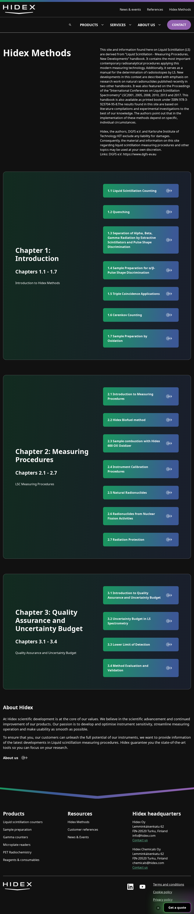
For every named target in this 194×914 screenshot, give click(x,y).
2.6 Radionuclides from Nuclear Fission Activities (131, 516)
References (155, 9)
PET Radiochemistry (17, 852)
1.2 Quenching (119, 212)
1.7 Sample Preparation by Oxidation (127, 338)
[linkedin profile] (130, 886)
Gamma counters (15, 837)
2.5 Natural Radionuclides (127, 493)
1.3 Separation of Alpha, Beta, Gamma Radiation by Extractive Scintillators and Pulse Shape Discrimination (132, 240)
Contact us (140, 840)
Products (89, 25)
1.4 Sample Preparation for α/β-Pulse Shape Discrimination (131, 270)
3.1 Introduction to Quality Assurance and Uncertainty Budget (134, 595)
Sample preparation (17, 829)
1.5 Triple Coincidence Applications (134, 294)
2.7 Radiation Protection (126, 539)
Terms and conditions (168, 884)
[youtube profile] (142, 886)
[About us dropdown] (159, 24)
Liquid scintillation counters (23, 822)
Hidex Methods (180, 9)
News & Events (78, 837)
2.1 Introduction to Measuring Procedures (130, 396)
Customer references (83, 829)
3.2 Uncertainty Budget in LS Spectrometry (129, 621)
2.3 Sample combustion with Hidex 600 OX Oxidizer (134, 443)
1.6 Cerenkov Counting (125, 315)
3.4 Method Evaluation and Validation (128, 668)
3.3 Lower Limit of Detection (129, 644)
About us (146, 25)
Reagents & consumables (21, 860)
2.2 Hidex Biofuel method (127, 420)
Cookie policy (162, 892)
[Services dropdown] (130, 24)
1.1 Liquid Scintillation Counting (132, 191)
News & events (130, 9)
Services (118, 25)
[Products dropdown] (102, 24)
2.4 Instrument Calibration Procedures (128, 469)
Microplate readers (17, 845)
